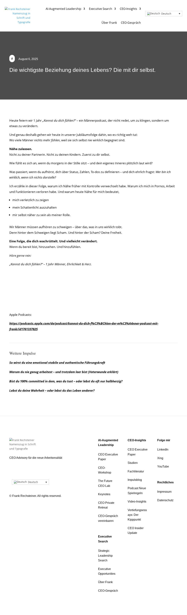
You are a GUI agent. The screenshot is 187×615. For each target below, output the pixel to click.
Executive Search (100, 9)
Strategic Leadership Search (105, 555)
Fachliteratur (136, 471)
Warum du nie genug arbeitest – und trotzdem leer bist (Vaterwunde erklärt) (63, 372)
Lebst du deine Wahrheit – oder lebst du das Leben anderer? (52, 390)
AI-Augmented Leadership (63, 9)
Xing (160, 458)
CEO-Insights (128, 9)
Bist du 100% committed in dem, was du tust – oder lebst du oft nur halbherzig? (66, 381)
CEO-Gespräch (131, 23)
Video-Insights (137, 501)
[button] (163, 13)
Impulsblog (135, 479)
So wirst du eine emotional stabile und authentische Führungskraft (57, 362)
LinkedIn (162, 449)
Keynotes (104, 494)
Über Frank (109, 23)
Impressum (164, 491)
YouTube (163, 466)
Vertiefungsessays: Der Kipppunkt (137, 515)
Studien (133, 462)
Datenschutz (165, 500)
